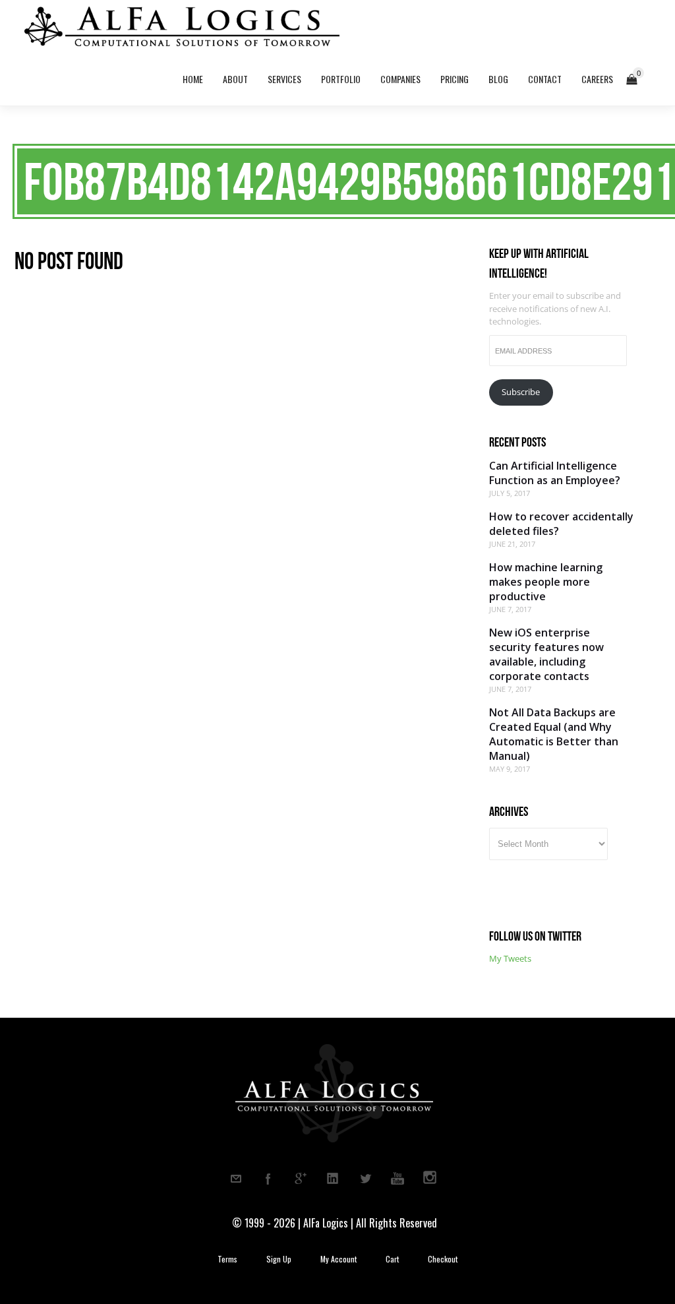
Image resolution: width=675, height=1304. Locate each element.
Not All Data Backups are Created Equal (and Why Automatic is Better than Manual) (553, 734)
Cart (392, 1259)
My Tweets (510, 958)
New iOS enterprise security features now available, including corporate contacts (546, 654)
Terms (227, 1259)
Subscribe (521, 392)
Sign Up (278, 1259)
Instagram (430, 1178)
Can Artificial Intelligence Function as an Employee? (554, 472)
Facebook (268, 1178)
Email (236, 1178)
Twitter (365, 1178)
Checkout (442, 1259)
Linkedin (333, 1178)
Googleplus (300, 1178)
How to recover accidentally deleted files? (561, 523)
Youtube (397, 1178)
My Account (338, 1259)
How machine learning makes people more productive (545, 582)
